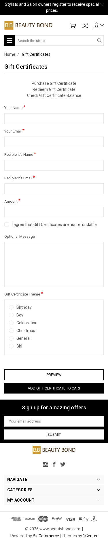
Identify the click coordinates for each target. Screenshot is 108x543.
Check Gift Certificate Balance (54, 95)
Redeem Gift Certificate (54, 89)
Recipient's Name (20, 154)
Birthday (24, 307)
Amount (12, 201)
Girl (19, 346)
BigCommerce (46, 536)
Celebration (26, 323)
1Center (90, 536)
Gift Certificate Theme (23, 293)
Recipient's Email (19, 177)
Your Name (14, 107)
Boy (19, 315)
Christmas (25, 330)
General (23, 338)
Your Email (14, 130)
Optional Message (19, 236)
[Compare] (85, 25)
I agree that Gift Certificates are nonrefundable (54, 224)
